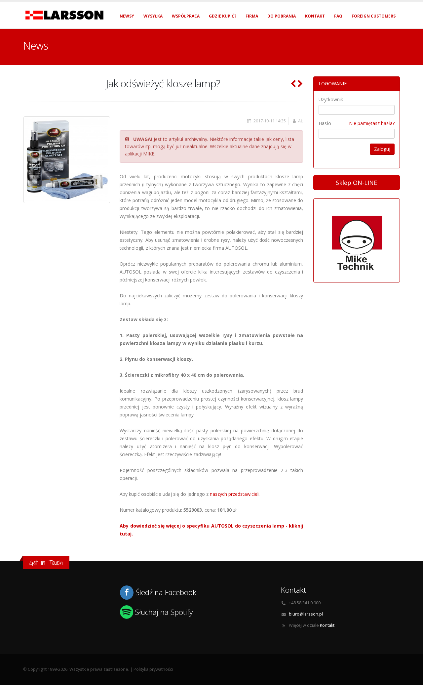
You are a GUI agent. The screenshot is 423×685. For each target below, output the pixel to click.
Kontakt (315, 16)
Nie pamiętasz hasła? (372, 123)
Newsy (127, 16)
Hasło (325, 123)
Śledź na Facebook (165, 592)
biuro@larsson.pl (306, 614)
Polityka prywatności (153, 669)
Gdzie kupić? (222, 16)
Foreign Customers (374, 16)
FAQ (338, 16)
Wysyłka (153, 16)
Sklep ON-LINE (356, 183)
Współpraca (186, 16)
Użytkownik (331, 99)
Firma (252, 16)
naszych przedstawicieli (234, 494)
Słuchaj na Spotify (164, 612)
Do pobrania (281, 16)
